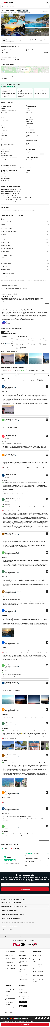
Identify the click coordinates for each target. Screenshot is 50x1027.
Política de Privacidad (28, 892)
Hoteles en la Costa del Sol (38, 976)
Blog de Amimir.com (10, 965)
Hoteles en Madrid (23, 979)
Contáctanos (22, 989)
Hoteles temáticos (9, 1009)
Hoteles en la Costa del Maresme (38, 972)
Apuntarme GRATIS (25, 889)
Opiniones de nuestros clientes (10, 959)
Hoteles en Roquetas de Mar (24, 970)
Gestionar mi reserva (10, 962)
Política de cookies (29, 1021)
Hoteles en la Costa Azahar (37, 956)
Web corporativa (23, 992)
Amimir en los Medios (10, 968)
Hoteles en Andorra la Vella (24, 961)
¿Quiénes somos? (9, 955)
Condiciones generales (6, 1021)
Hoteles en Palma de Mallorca (24, 966)
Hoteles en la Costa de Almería (38, 980)
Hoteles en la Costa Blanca (37, 960)
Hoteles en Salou (23, 955)
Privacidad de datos (18, 1021)
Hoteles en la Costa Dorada (37, 967)
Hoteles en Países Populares (9, 1003)
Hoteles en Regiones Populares (10, 999)
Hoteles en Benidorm (24, 974)
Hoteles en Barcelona (24, 977)
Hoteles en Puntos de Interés (10, 994)
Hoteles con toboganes (10, 1007)
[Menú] (2, 2)
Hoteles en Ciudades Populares (10, 990)
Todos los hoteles (9, 1012)
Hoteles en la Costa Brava (39, 964)
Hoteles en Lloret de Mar (24, 958)
